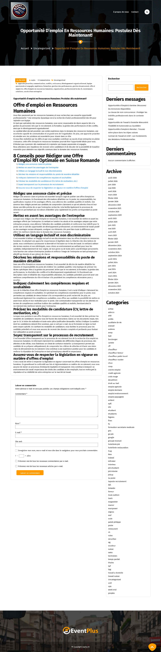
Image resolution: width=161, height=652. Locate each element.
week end (112, 590)
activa (110, 309)
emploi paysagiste (116, 397)
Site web (18, 441)
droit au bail (113, 383)
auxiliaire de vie (115, 322)
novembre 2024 (114, 249)
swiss (110, 552)
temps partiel (114, 559)
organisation (59, 89)
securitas (112, 539)
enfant (111, 400)
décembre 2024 (114, 245)
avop (110, 332)
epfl (109, 404)
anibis (110, 319)
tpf (109, 566)
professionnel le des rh (73, 89)
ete (109, 407)
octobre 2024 (113, 252)
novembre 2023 (114, 289)
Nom (17, 423)
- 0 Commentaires (43, 80)
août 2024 (112, 259)
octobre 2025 (113, 212)
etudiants (112, 414)
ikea (110, 454)
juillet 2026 (112, 181)
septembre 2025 (115, 215)
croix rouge (113, 376)
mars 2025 (112, 235)
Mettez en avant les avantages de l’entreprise (38, 167)
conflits (49, 83)
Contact (134, 12)
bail (109, 336)
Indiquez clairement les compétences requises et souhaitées (44, 178)
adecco (111, 312)
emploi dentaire (115, 390)
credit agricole (114, 373)
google (111, 437)
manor (111, 505)
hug (110, 451)
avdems (111, 329)
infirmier (111, 461)
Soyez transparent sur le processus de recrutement (41, 184)
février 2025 (113, 239)
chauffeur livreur (115, 353)
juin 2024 (112, 266)
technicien (112, 556)
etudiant (112, 410)
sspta (33, 80)
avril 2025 (112, 232)
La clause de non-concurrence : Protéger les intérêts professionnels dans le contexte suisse (127, 115)
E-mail (18, 432)
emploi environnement (118, 393)
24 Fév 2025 (20, 80)
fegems (111, 417)
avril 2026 (112, 191)
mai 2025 (111, 228)
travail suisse (113, 576)
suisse (110, 549)
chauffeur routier (116, 360)
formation (47, 86)
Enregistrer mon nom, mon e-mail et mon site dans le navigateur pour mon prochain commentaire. (58, 450)
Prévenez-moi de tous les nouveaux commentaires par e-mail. (43, 461)
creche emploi (114, 370)
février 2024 (113, 279)
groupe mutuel (115, 441)
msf (109, 515)
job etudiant (113, 468)
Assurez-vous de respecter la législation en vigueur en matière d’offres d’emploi (53, 188)
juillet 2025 (112, 222)
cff (109, 346)
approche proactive (25, 83)
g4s (109, 431)
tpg (109, 569)
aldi (109, 316)
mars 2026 (112, 195)
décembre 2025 (114, 205)
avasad (111, 326)
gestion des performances (62, 86)
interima (111, 464)
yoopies (111, 593)
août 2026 (112, 178)
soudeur (112, 546)
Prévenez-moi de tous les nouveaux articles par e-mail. (40, 466)
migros (111, 512)
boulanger (112, 339)
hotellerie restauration (118, 447)
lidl (109, 485)
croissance (56, 83)
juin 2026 (112, 184)
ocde (110, 519)
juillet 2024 (113, 262)
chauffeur (112, 349)
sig (109, 542)
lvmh (110, 498)
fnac (110, 420)
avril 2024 (112, 272)
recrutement (87, 89)
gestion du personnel (81, 86)
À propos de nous (121, 12)
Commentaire (21, 394)
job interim (112, 471)
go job (110, 434)
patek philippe (114, 522)
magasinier (113, 502)
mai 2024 (112, 269)
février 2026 (113, 198)
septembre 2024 (115, 256)
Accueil (25, 48)
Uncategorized (41, 48)
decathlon (112, 380)
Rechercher (114, 78)
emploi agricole (115, 387)
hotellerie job (114, 444)
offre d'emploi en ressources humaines (38, 89)
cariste (111, 343)
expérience (38, 86)
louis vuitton (113, 495)
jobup (110, 475)
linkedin (111, 488)
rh (109, 532)
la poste (111, 478)
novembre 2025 (114, 208)
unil (110, 583)
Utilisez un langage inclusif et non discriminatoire (40, 171)
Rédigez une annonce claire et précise (34, 164)
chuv (110, 363)
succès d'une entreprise (33, 91)
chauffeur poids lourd (118, 356)
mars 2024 (112, 276)
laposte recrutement (117, 481)
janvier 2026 (113, 201)
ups (109, 586)
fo (109, 424)
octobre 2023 (113, 293)
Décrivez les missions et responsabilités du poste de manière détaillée (48, 174)
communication (39, 83)
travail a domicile (115, 573)
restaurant (113, 529)
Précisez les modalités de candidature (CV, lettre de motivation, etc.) (47, 181)
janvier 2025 (113, 242)
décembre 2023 (114, 286)
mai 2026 (112, 188)
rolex (110, 535)
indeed (111, 458)
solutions (19, 91)
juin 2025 (112, 225)
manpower (113, 508)
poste (110, 525)
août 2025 (112, 218)
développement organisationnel (74, 83)
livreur (111, 491)
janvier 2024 (113, 283)
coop (110, 366)
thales (111, 563)
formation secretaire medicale (121, 427)
